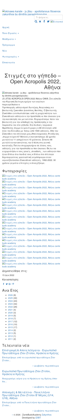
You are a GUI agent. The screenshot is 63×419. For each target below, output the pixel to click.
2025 (10, 297)
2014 (10, 330)
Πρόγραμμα (8, 44)
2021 (10, 309)
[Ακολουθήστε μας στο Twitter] (48, 21)
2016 (10, 324)
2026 (10, 295)
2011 (10, 338)
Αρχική (5, 27)
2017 (10, 321)
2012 (10, 336)
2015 (10, 327)
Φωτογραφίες (10, 56)
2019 (10, 315)
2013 (10, 333)
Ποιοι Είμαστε (9, 33)
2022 (10, 306)
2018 (10, 318)
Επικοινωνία (8, 62)
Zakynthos (46, 414)
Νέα (4, 50)
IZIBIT (38, 417)
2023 (10, 303)
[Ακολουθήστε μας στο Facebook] (44, 21)
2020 (10, 312)
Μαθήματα (8, 38)
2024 (10, 300)
